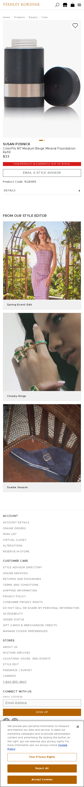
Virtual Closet (15, 540)
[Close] (77, 726)
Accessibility (13, 614)
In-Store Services (16, 653)
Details (9, 190)
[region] (42, 753)
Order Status (13, 619)
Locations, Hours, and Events (27, 659)
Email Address (12, 697)
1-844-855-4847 (15, 682)
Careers (9, 676)
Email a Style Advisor (42, 172)
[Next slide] (77, 79)
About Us (10, 647)
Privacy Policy (14, 596)
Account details (16, 522)
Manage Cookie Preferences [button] (25, 631)
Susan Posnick (16, 144)
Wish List (10, 534)
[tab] (41, 140)
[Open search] (57, 5)
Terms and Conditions (20, 585)
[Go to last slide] (6, 79)
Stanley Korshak (21, 5)
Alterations (12, 545)
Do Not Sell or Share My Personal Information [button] (41, 608)
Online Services (15, 573)
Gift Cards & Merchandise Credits (30, 625)
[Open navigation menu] (79, 5)
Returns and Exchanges (22, 579)
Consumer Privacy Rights (23, 602)
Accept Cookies (42, 779)
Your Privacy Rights (42, 757)
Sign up (42, 712)
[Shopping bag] (73, 5)
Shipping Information (20, 590)
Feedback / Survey (17, 670)
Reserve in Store (16, 551)
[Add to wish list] (75, 25)
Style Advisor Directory (22, 567)
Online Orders (14, 528)
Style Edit (11, 664)
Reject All (42, 768)
